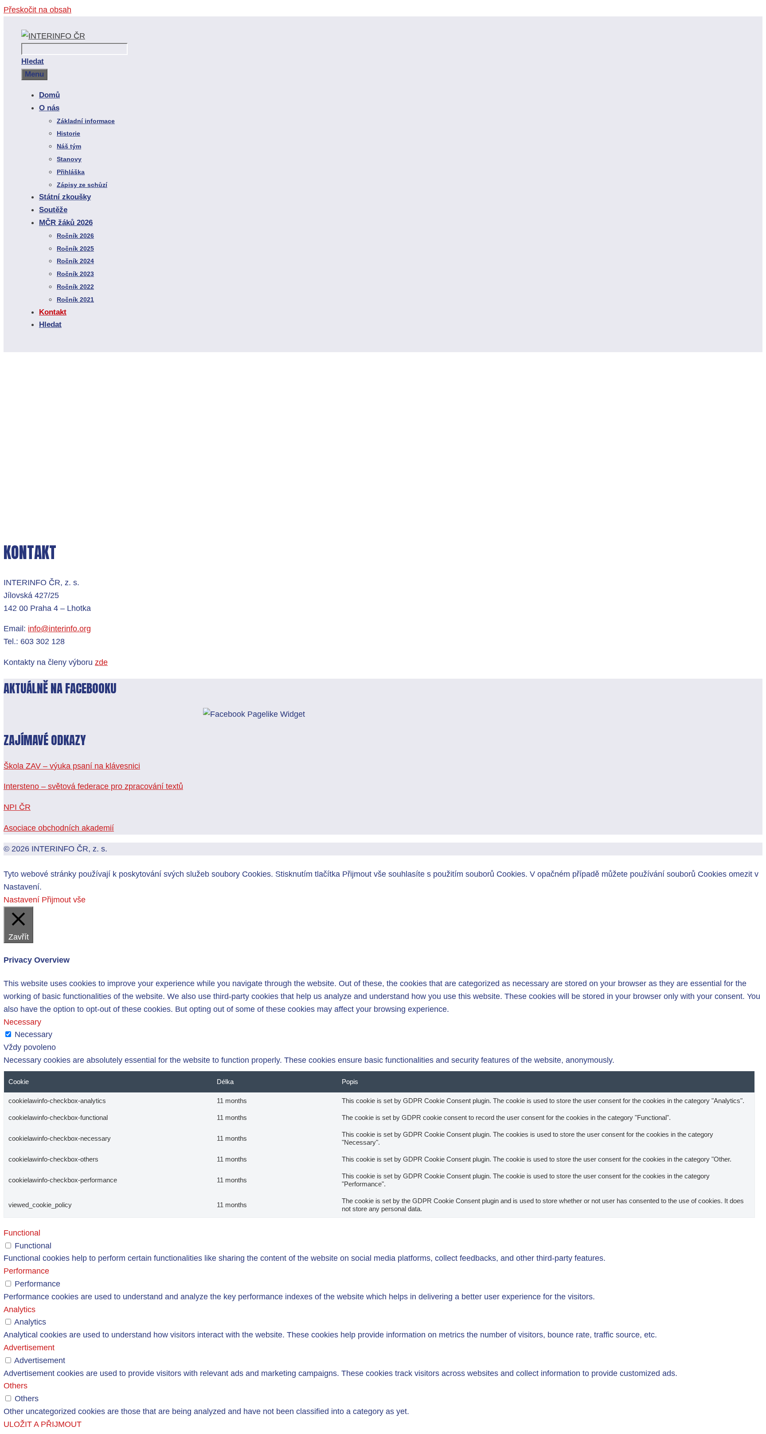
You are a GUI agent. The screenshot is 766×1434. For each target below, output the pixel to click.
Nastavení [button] (21, 899)
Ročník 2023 (75, 273)
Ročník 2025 (75, 248)
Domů (49, 95)
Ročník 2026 (75, 235)
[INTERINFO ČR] (53, 35)
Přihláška (71, 171)
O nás (49, 108)
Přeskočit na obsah (37, 9)
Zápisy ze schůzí (82, 184)
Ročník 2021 (75, 299)
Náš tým (69, 146)
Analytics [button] (19, 1309)
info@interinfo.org (59, 628)
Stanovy (69, 159)
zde (101, 662)
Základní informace (86, 120)
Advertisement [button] (29, 1347)
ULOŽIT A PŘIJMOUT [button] (43, 1424)
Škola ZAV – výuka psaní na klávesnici (72, 766)
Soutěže (53, 210)
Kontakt (52, 312)
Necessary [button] (22, 1022)
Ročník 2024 (75, 260)
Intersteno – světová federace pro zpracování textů (93, 786)
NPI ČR (17, 807)
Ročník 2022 (75, 286)
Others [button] (15, 1385)
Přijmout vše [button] (64, 899)
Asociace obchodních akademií (59, 828)
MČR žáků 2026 (66, 222)
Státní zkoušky (65, 197)
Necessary (33, 1034)
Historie (68, 133)
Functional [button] (22, 1232)
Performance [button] (26, 1271)
